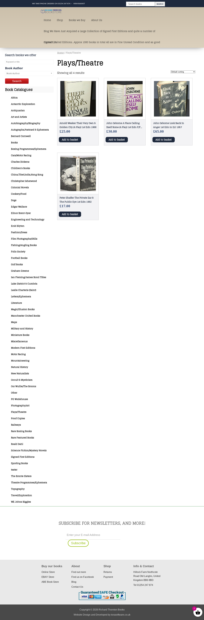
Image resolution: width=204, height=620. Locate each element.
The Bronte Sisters (21, 476)
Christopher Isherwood (24, 181)
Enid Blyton (17, 226)
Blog (73, 582)
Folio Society (18, 252)
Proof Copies (18, 418)
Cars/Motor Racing (21, 155)
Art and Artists (19, 117)
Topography (18, 489)
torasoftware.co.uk (120, 614)
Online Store (48, 572)
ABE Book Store (50, 582)
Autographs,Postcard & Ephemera (30, 130)
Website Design (82, 614)
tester (14, 470)
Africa (14, 98)
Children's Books (20, 168)
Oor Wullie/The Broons (23, 386)
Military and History (22, 329)
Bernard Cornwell (21, 136)
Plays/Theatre (18, 412)
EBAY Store (48, 577)
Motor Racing (18, 354)
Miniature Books (20, 335)
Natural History (19, 367)
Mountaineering (20, 361)
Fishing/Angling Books (24, 245)
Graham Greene (20, 271)
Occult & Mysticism (22, 380)
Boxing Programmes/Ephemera (28, 149)
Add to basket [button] (70, 140)
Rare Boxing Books (21, 431)
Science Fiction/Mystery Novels (29, 450)
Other (14, 393)
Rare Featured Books (22, 438)
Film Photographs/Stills (24, 239)
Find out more (78, 572)
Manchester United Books (25, 316)
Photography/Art (20, 406)
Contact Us (50, 42)
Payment (108, 577)
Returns (107, 572)
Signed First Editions (22, 457)
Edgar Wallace (19, 207)
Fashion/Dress (19, 232)
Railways (16, 425)
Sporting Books (19, 463)
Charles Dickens (20, 162)
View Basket (79, 3)
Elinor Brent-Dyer (21, 213)
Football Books (19, 258)
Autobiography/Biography (25, 123)
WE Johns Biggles (21, 502)
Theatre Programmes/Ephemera (29, 483)
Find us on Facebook (82, 577)
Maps (14, 322)
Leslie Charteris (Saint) (23, 290)
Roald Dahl (17, 444)
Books (14, 143)
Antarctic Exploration (23, 104)
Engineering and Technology (27, 220)
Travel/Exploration (21, 495)
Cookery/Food (18, 194)
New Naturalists (20, 373)
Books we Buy (77, 20)
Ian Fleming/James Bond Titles (28, 277)
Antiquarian (18, 110)
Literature (16, 303)
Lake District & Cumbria (24, 284)
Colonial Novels (20, 187)
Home (47, 20)
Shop (60, 20)
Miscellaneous (19, 341)
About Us (96, 20)
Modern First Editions (23, 348)
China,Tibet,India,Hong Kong (27, 175)
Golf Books (17, 264)
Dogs (13, 200)
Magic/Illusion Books (23, 309)
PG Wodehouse (19, 399)
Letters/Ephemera (21, 296)
